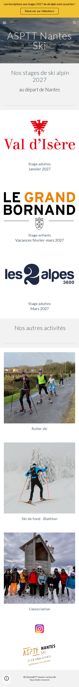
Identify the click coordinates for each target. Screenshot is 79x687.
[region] (39, 9)
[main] (39, 40)
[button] (4, 23)
